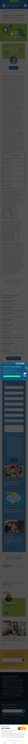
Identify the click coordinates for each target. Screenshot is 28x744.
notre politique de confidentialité (18, 737)
